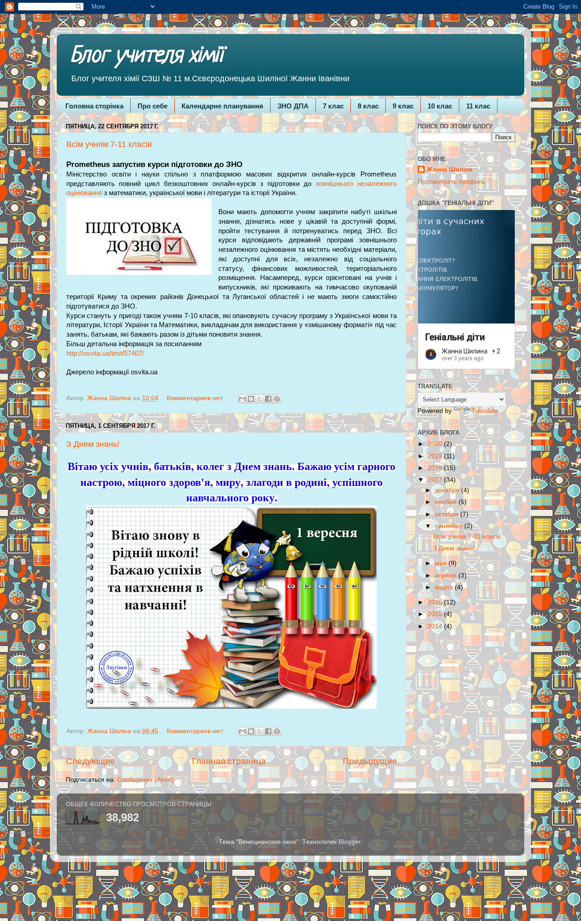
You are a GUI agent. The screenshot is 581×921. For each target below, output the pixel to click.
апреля (446, 575)
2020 (436, 444)
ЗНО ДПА (293, 106)
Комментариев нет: (196, 398)
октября (447, 514)
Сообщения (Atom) (145, 779)
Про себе (152, 106)
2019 (436, 456)
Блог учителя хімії (146, 56)
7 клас (333, 106)
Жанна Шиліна (450, 169)
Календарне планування (222, 106)
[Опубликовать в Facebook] (268, 398)
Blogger (349, 841)
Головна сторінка (94, 106)
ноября (446, 502)
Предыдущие (370, 761)
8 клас (368, 106)
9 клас (403, 106)
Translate (485, 410)
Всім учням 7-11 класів (109, 144)
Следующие (90, 761)
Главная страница (229, 761)
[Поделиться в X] (259, 398)
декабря (448, 490)
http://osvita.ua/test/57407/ (105, 353)
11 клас (478, 106)
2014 (436, 626)
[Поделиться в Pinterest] (276, 398)
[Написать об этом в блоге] (251, 398)
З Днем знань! (92, 444)
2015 (436, 614)
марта (445, 587)
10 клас (440, 106)
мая (441, 563)
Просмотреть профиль (451, 181)
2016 (436, 602)
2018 (436, 468)
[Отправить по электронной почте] (242, 398)
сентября (449, 526)
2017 (436, 479)
